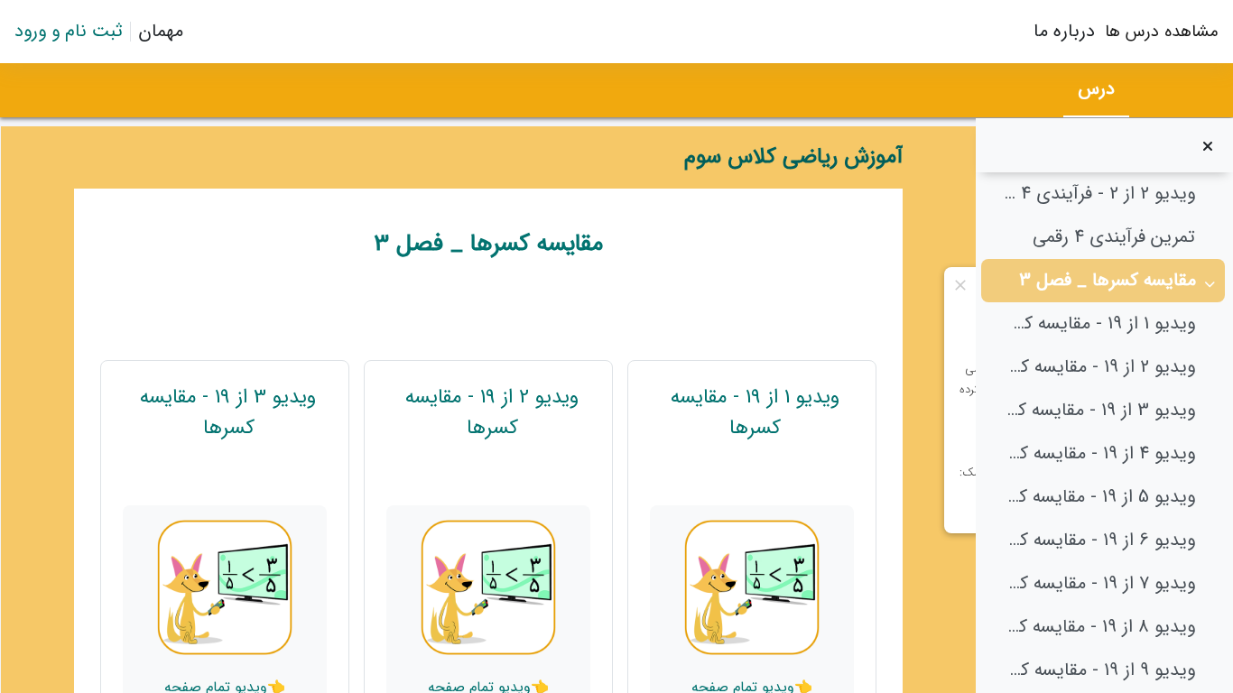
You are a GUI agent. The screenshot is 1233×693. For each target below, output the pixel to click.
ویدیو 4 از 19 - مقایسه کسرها (1098, 453)
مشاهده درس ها (1162, 31)
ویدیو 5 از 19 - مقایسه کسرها (1098, 497)
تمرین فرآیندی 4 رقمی (1114, 237)
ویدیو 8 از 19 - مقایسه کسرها (1098, 627)
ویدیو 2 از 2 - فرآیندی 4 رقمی (1098, 194)
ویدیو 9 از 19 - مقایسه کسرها (1098, 670)
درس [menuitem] (1096, 89)
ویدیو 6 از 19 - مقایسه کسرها (1098, 540)
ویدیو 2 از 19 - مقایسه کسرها (1098, 367)
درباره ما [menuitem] (1064, 31)
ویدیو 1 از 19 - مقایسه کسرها (1098, 323)
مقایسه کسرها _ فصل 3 (1107, 280)
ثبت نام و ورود (68, 31)
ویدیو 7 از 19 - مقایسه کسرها (1098, 583)
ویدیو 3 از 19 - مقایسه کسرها (1098, 410)
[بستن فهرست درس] (1207, 145)
